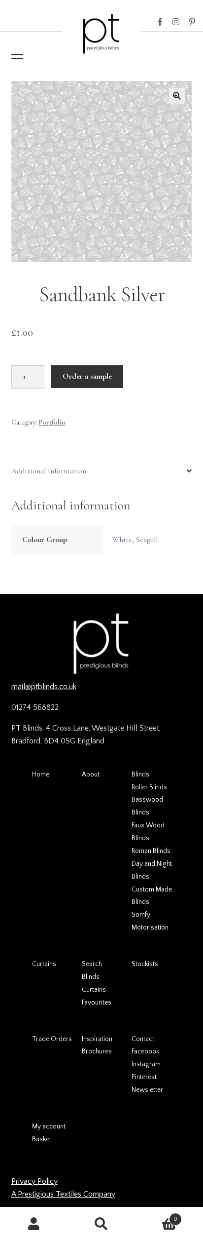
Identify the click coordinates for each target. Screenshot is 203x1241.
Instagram (176, 22)
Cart (156, 1215)
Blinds (140, 774)
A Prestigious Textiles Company (63, 1194)
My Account (34, 1224)
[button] (177, 96)
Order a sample (87, 376)
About (91, 774)
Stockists (145, 964)
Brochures (97, 1051)
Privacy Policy (34, 1181)
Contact (143, 1039)
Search (92, 964)
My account (49, 1126)
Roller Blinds (149, 787)
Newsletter (147, 1090)
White (122, 539)
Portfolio (52, 422)
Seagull (147, 539)
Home (40, 774)
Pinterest (192, 22)
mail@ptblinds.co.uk (43, 686)
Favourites (96, 1003)
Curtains (44, 964)
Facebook (160, 22)
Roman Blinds (151, 851)
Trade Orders (52, 1039)
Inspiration (97, 1039)
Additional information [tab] (48, 471)
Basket (41, 1139)
